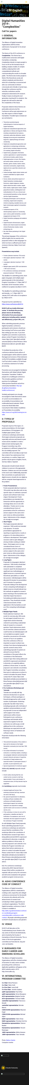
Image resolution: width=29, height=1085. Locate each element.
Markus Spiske (10, 1040)
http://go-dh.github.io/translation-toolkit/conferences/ (12, 388)
